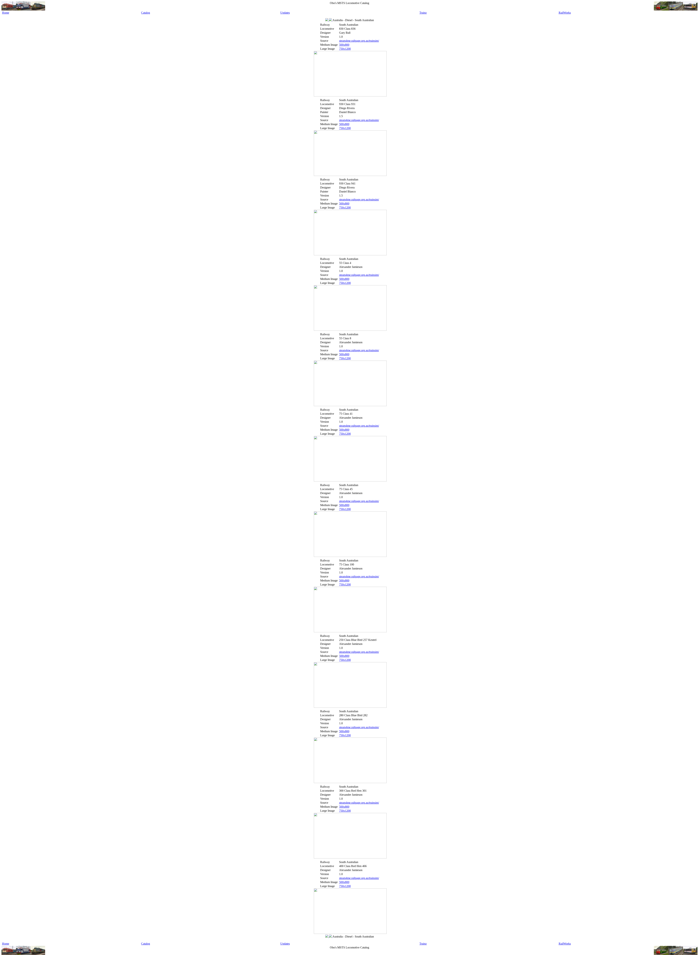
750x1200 (345, 48)
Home (5, 12)
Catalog (145, 12)
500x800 (344, 44)
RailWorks (565, 12)
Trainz (423, 12)
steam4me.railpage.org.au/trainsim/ (359, 40)
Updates (285, 12)
